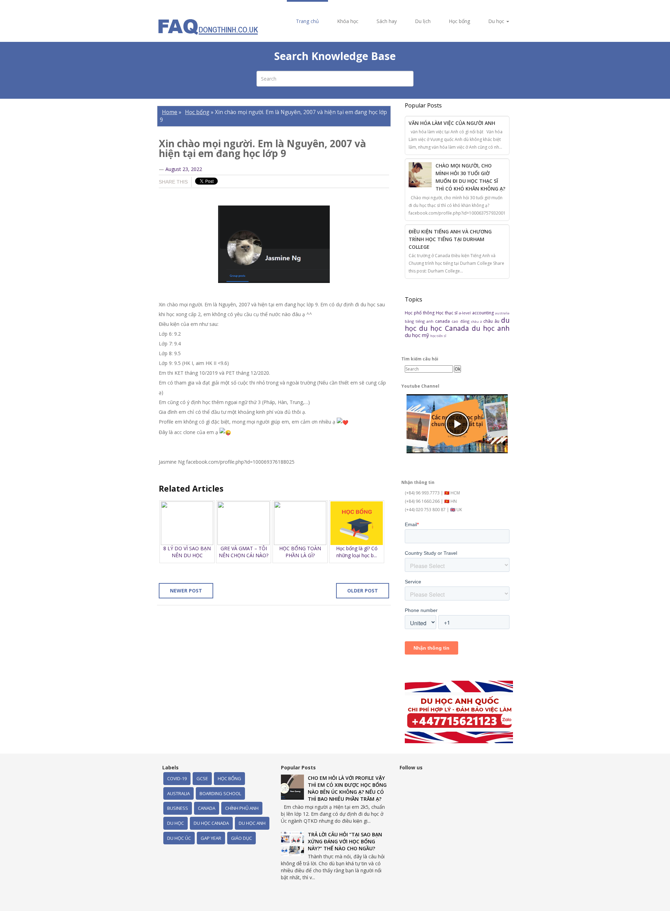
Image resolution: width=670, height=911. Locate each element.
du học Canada (445, 328)
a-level (465, 312)
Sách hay (387, 21)
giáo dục (241, 838)
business (177, 808)
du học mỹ (417, 335)
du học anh (490, 328)
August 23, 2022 (183, 169)
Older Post (362, 590)
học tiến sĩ (438, 336)
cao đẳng (461, 321)
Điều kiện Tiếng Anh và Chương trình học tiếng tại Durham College (450, 239)
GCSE (202, 778)
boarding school (220, 793)
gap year (211, 838)
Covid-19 (177, 778)
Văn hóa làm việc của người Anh (452, 123)
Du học (497, 21)
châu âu (492, 321)
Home (169, 112)
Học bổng (459, 21)
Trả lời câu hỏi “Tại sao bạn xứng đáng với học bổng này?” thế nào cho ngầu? (345, 841)
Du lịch (423, 21)
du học (175, 823)
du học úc (179, 838)
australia (502, 313)
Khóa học (347, 21)
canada (443, 321)
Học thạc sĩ (447, 313)
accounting (483, 313)
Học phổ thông (420, 313)
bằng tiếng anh (420, 321)
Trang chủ (307, 21)
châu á (477, 321)
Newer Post (186, 590)
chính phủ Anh (242, 808)
